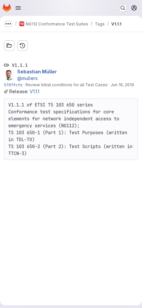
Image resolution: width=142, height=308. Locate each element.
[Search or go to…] (123, 8)
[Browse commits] (22, 45)
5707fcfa (13, 84)
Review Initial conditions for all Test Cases (66, 84)
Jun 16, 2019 (122, 84)
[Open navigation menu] (18, 8)
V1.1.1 (34, 91)
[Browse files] (9, 45)
